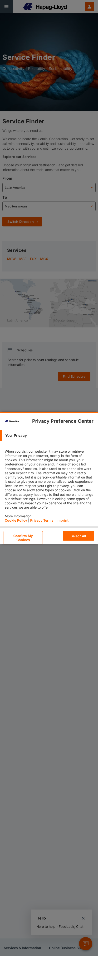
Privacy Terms (42, 520)
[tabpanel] (49, 483)
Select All (78, 536)
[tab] (49, 435)
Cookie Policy (16, 520)
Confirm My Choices (23, 538)
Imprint (63, 520)
